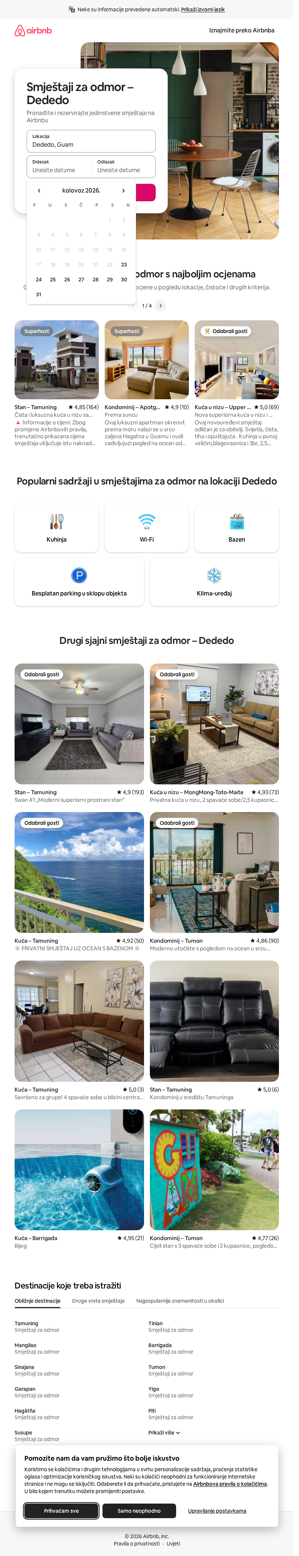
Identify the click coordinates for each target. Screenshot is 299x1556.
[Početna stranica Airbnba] (33, 30)
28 (95, 279)
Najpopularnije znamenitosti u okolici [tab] (180, 1301)
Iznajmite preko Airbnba (242, 30)
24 (39, 279)
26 (67, 279)
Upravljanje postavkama (217, 1511)
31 (38, 294)
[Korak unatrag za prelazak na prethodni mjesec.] (39, 191)
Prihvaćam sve (61, 1511)
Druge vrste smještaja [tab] (98, 1301)
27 (81, 279)
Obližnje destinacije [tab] (38, 1301)
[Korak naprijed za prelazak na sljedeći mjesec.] (123, 191)
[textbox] (58, 170)
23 (124, 264)
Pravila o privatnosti (137, 1543)
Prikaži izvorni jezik (203, 9)
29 (110, 279)
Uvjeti (173, 1543)
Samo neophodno (139, 1511)
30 (124, 279)
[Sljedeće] (160, 306)
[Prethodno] (133, 306)
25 (53, 279)
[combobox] (91, 144)
